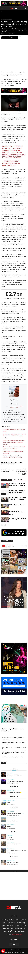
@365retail (9, 545)
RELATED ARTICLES (6, 479)
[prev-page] (2, 525)
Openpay (20, 462)
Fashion (3, 507)
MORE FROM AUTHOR (18, 479)
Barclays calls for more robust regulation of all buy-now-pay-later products (21, 472)
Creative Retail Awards (4, 514)
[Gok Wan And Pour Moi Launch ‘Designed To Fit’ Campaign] (5, 499)
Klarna (11, 462)
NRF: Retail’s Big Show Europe (15, 781)
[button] (2, 8)
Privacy (8, 949)
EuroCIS (9, 826)
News (6, 11)
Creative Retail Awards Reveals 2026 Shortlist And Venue (16, 513)
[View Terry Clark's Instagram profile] (14, 400)
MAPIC (8, 802)
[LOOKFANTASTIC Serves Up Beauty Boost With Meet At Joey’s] (5, 492)
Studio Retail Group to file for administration (7, 470)
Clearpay (7, 462)
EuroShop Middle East (13, 862)
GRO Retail (10, 837)
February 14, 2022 (9, 165)
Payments (10, 19)
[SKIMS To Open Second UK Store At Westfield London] (5, 506)
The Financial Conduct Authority (8, 464)
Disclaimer (13, 949)
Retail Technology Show (14, 844)
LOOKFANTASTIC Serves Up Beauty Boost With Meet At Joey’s (17, 492)
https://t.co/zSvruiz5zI (11, 157)
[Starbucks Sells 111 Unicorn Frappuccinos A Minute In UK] (5, 485)
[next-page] (5, 525)
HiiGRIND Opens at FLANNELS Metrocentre (12, 757)
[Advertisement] (14, 55)
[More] (19, 37)
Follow (24, 545)
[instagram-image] (5, 553)
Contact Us (19, 949)
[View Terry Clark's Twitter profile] (11, 400)
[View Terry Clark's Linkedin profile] (17, 400)
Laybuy (16, 462)
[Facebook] (10, 944)
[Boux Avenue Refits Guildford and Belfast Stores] (5, 519)
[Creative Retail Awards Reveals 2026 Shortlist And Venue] (5, 512)
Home (2, 11)
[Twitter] (17, 944)
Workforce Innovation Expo (14, 775)
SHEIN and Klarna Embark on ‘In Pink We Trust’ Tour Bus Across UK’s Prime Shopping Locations (14, 436)
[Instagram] (14, 944)
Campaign (3, 486)
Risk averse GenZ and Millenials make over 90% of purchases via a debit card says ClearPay (14, 442)
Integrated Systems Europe (14, 813)
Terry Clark (4, 33)
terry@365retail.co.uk (17, 934)
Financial (5, 19)
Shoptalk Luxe (11, 820)
